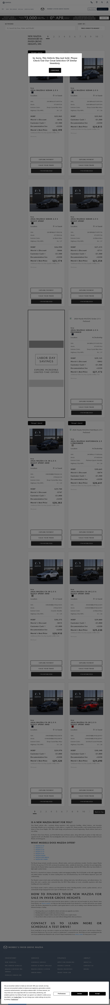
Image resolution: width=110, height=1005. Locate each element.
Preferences (62, 993)
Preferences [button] (14, 999)
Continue (55, 70)
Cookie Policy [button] (17, 997)
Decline (79, 993)
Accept (97, 993)
